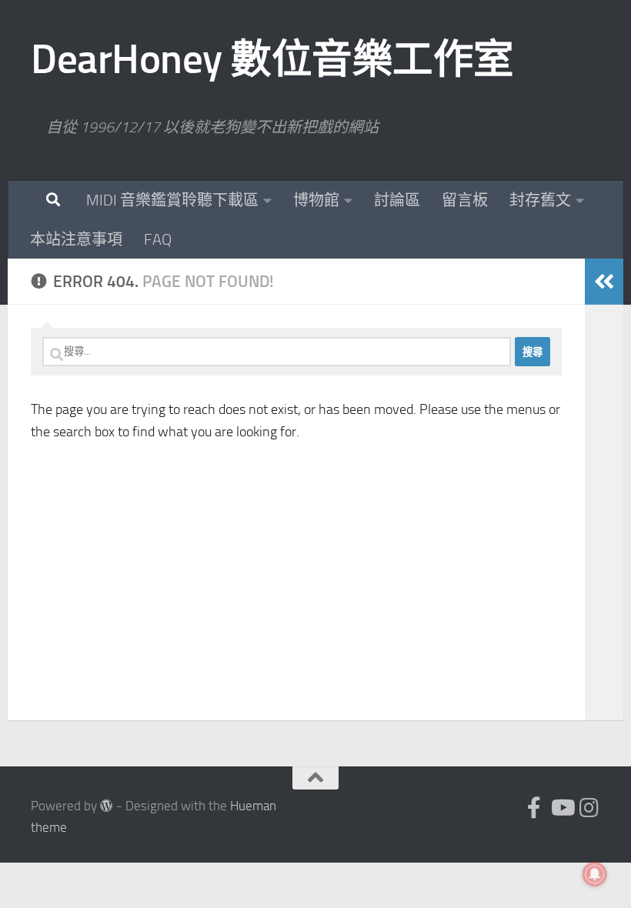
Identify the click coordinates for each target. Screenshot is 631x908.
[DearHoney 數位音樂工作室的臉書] (534, 808)
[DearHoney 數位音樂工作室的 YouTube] (562, 808)
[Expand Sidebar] (604, 282)
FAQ (158, 239)
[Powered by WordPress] (106, 806)
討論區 (397, 200)
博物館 (316, 200)
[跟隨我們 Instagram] (589, 808)
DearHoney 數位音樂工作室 (272, 59)
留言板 (465, 200)
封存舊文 (540, 200)
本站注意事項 (76, 239)
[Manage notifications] (595, 874)
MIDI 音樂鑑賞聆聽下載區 (172, 200)
